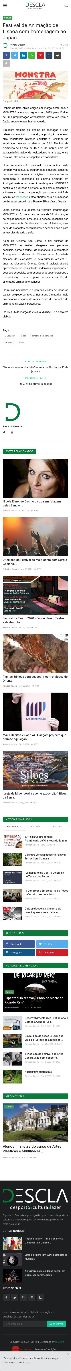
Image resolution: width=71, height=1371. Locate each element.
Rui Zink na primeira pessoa (35, 383)
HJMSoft (59, 1341)
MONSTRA (10, 335)
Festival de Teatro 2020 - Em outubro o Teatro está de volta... (33, 620)
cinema (8, 342)
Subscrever (56, 1323)
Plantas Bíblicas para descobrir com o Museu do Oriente (35, 678)
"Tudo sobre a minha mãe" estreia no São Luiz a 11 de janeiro (35, 369)
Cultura (7, 17)
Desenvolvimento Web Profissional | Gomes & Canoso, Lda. (46, 1020)
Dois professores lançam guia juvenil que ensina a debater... (43, 910)
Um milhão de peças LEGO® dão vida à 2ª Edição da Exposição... (44, 1038)
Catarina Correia (11, 569)
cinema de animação (42, 335)
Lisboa (21, 342)
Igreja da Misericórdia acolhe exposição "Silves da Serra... (34, 795)
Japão (23, 335)
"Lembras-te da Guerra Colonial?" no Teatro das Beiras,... (45, 874)
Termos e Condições (46, 1349)
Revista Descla (17, 44)
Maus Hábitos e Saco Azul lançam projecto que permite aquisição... (34, 737)
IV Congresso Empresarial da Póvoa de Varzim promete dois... (46, 892)
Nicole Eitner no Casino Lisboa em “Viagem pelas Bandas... (32, 503)
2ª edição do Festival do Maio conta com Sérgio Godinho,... (35, 562)
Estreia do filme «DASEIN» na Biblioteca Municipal (46, 1256)
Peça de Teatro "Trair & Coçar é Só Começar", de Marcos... (44, 1240)
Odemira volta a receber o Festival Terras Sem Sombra (45, 856)
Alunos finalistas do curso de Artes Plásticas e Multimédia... (32, 1148)
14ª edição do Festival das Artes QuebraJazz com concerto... (44, 1055)
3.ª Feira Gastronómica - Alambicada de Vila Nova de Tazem (46, 838)
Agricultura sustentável (38, 1071)
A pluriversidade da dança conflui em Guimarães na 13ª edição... (45, 1273)
